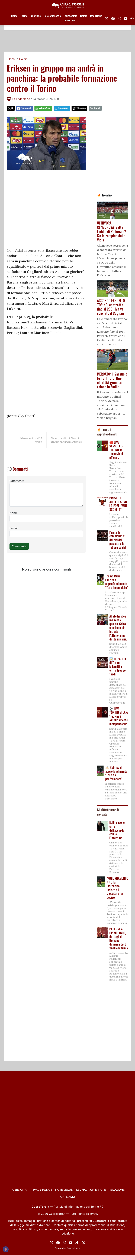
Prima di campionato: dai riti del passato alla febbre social (117, 540)
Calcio (83, 16)
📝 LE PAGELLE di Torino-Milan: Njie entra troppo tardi (118, 666)
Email (97, 108)
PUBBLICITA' (19, 1189)
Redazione (96, 16)
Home (14, 16)
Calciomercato (52, 16)
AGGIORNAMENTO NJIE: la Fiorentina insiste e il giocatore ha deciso (117, 888)
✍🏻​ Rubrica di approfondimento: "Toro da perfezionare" (116, 773)
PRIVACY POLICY (41, 1189)
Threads (81, 108)
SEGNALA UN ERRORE (91, 1189)
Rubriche (35, 16)
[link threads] (83, 1242)
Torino (24, 16)
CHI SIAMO (67, 1196)
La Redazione (21, 99)
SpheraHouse (73, 1248)
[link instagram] (119, 18)
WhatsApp (44, 108)
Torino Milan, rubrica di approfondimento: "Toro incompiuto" (116, 582)
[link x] (107, 18)
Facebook (26, 108)
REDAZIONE (117, 1189)
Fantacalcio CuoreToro (70, 18)
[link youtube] (126, 18)
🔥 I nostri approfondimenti (107, 431)
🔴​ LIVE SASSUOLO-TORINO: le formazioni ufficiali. (116, 450)
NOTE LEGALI (64, 1189)
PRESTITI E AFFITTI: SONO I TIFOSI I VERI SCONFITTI (118, 504)
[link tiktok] (77, 1242)
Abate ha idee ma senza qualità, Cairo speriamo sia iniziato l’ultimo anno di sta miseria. (118, 627)
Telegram (63, 108)
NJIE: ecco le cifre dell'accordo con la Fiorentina (117, 830)
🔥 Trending (104, 195)
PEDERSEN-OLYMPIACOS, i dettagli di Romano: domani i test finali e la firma (118, 938)
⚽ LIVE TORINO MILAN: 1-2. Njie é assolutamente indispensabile (118, 716)
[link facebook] (113, 18)
